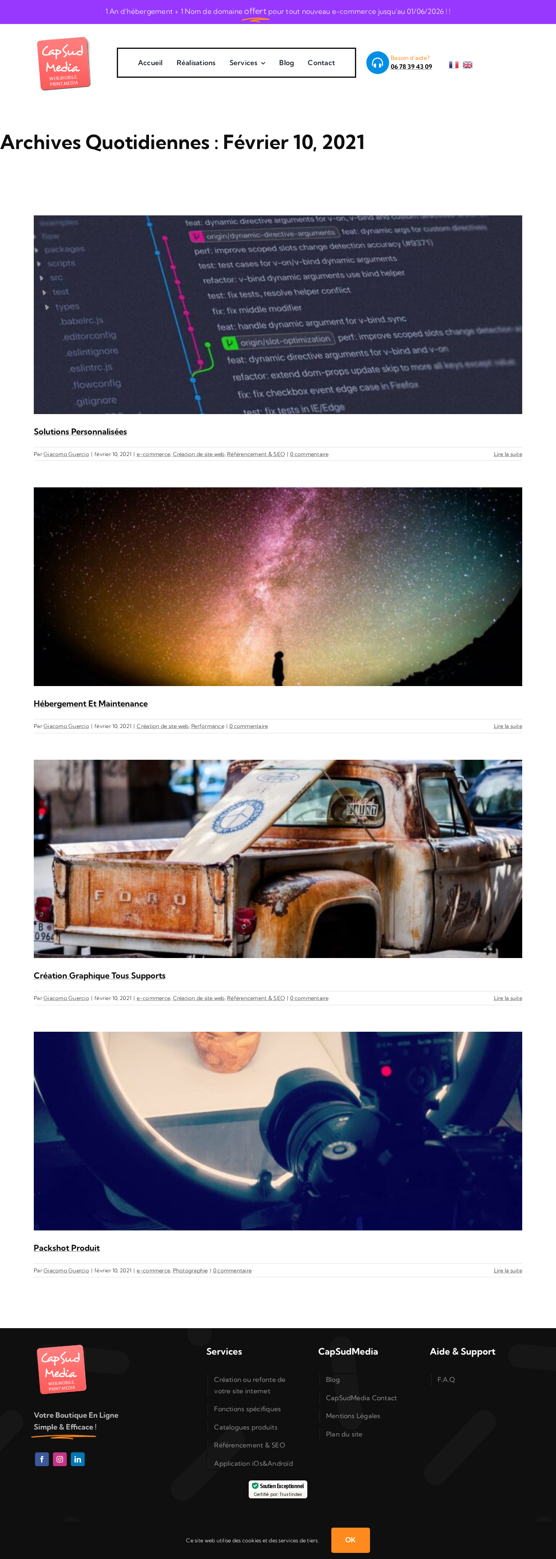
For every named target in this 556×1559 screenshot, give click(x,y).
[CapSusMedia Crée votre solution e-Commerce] (64, 35)
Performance (207, 726)
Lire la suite (508, 454)
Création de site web (199, 454)
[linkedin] (78, 1459)
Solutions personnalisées (80, 431)
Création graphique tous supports (100, 975)
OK (350, 1539)
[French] (456, 62)
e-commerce (153, 454)
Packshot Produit (67, 1248)
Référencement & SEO (256, 454)
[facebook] (42, 1459)
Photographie (190, 1270)
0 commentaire (309, 454)
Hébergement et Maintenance (91, 703)
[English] (470, 62)
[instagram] (60, 1459)
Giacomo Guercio (66, 454)
